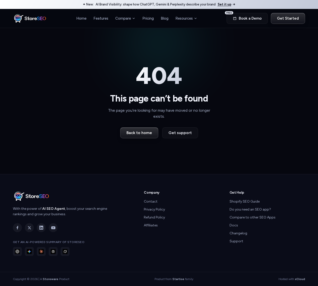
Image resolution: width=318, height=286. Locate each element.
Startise (178, 279)
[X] (29, 227)
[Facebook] (17, 227)
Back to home (139, 132)
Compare (123, 18)
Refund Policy (154, 217)
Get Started (288, 18)
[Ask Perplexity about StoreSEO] (53, 251)
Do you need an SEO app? (250, 209)
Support (236, 241)
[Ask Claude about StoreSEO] (41, 251)
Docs (234, 225)
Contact (151, 201)
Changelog (238, 233)
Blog (164, 18)
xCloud (300, 279)
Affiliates (151, 225)
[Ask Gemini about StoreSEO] (29, 251)
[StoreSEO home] (30, 18)
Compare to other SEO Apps (253, 217)
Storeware (50, 279)
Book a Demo (244, 17)
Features (100, 18)
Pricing (148, 18)
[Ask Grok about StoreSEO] (65, 251)
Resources (184, 18)
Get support (180, 132)
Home (81, 18)
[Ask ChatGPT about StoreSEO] (17, 251)
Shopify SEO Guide (245, 201)
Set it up (224, 4)
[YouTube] (53, 227)
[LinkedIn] (41, 227)
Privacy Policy (154, 209)
